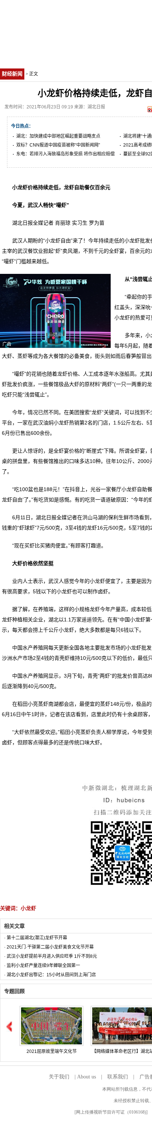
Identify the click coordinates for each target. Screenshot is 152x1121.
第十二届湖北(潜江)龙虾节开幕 (37, 937)
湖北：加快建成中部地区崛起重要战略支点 (58, 136)
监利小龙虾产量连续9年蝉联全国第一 (43, 965)
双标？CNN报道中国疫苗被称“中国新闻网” (58, 145)
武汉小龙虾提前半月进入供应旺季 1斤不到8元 (52, 956)
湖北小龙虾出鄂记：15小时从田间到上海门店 (51, 974)
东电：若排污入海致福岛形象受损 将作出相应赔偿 (65, 154)
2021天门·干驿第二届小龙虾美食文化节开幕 (50, 947)
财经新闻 (12, 74)
